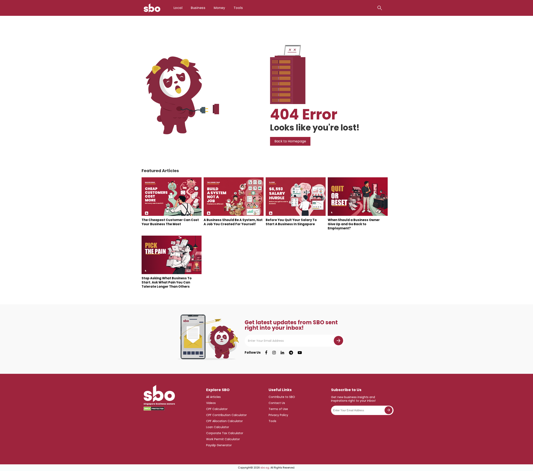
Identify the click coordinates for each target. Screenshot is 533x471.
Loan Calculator (217, 427)
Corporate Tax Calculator (224, 433)
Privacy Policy (278, 415)
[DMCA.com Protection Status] (154, 409)
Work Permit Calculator (223, 439)
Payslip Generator (219, 445)
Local (177, 7)
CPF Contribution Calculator (226, 415)
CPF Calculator (217, 409)
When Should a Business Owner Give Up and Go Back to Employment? (354, 224)
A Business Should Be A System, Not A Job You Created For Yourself (233, 222)
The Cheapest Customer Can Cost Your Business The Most (170, 222)
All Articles (213, 397)
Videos (211, 403)
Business (198, 7)
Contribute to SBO (282, 397)
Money (219, 7)
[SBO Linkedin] (282, 352)
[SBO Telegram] (291, 352)
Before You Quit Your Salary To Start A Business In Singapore (291, 222)
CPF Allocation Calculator (224, 421)
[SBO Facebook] (266, 352)
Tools (238, 7)
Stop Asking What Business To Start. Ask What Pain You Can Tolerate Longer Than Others (167, 282)
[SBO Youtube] (300, 352)
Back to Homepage (290, 141)
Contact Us (277, 403)
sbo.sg (264, 467)
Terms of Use (278, 409)
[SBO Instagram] (274, 352)
